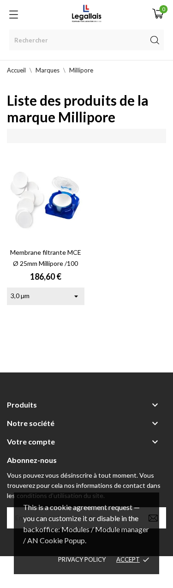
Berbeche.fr (87, 577)
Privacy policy (82, 559)
